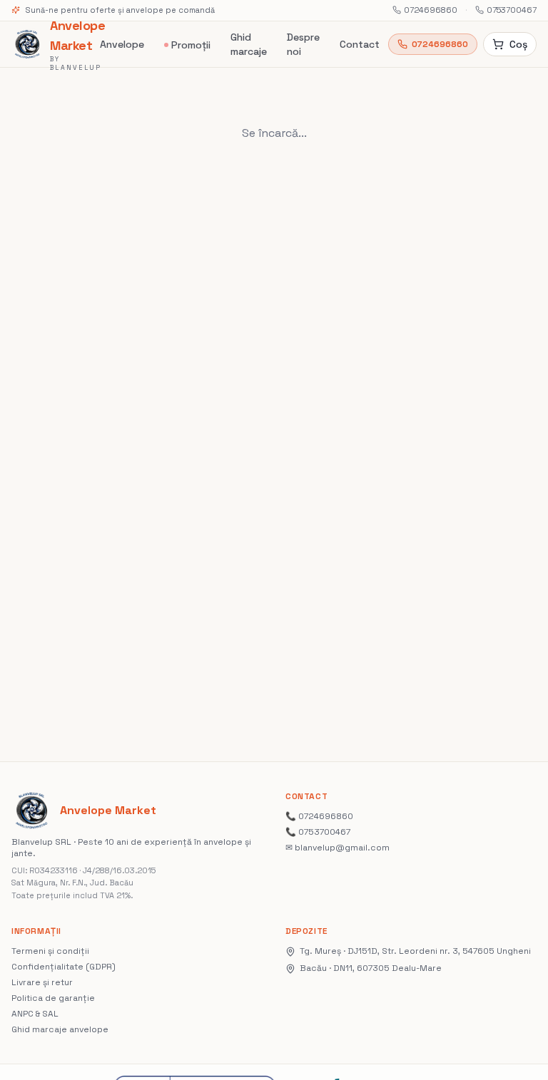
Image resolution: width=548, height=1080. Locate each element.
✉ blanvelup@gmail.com (337, 847)
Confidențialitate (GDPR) (63, 966)
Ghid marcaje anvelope (59, 1029)
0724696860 (430, 10)
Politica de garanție (53, 998)
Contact (360, 44)
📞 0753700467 (317, 832)
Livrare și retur (42, 982)
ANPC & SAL (35, 1013)
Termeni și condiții (50, 951)
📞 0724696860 (319, 816)
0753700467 (512, 10)
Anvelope (122, 44)
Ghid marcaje (248, 44)
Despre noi (303, 44)
